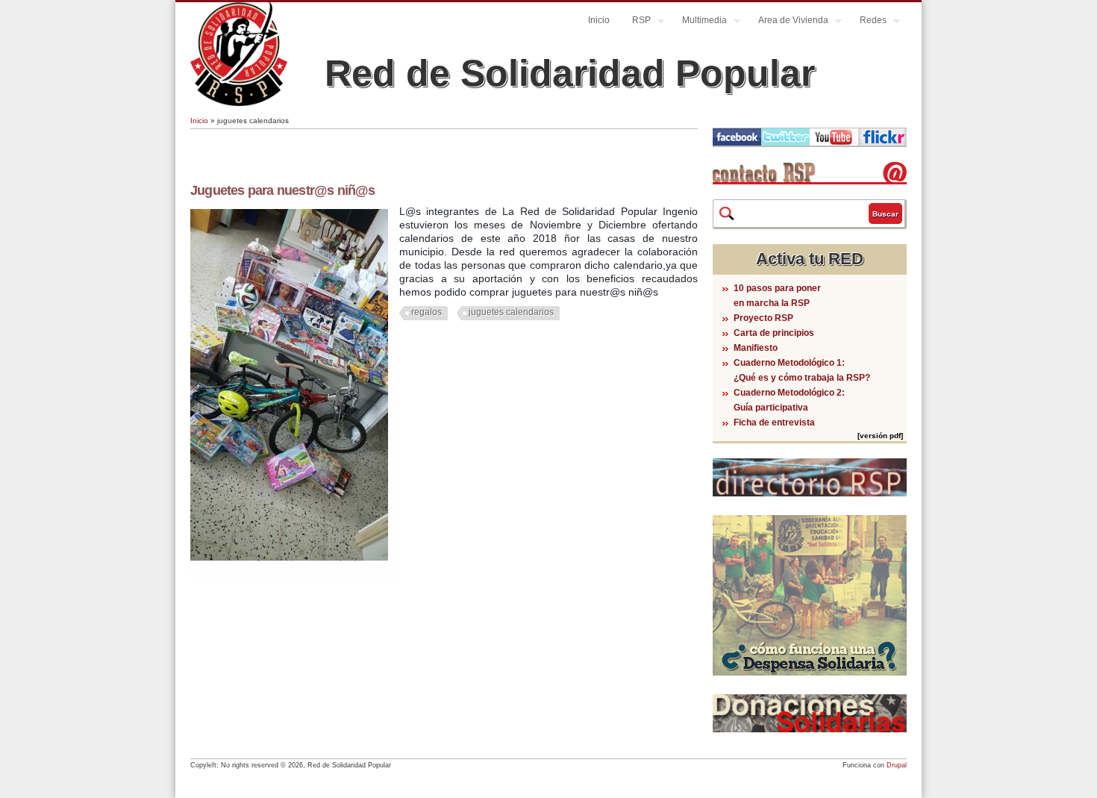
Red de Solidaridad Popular (570, 73)
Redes (867, 22)
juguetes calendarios (511, 312)
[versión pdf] (880, 435)
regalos (426, 312)
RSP (636, 22)
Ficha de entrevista (774, 422)
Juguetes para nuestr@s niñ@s (282, 190)
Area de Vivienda (787, 22)
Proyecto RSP (763, 318)
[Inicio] (238, 103)
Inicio (599, 20)
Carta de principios (774, 333)
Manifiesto (756, 348)
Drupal (897, 765)
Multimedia (699, 22)
